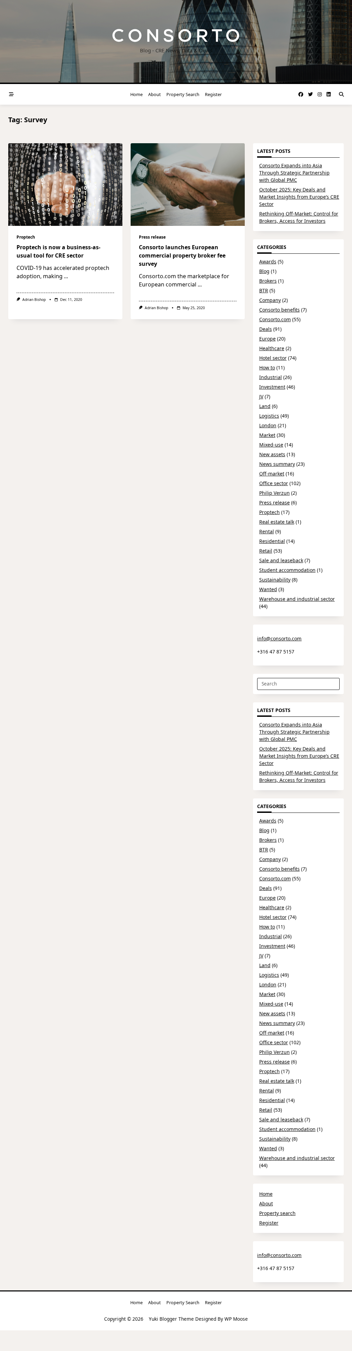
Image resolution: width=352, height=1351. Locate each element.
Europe (267, 338)
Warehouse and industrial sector (297, 599)
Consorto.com (275, 319)
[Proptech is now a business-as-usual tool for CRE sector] (65, 184)
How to (267, 367)
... (66, 276)
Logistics (269, 415)
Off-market (271, 473)
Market (267, 435)
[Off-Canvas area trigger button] (11, 94)
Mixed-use (271, 444)
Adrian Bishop (34, 299)
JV (261, 396)
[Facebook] (300, 94)
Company (270, 300)
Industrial (270, 377)
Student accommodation (287, 570)
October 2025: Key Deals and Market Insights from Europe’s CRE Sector (299, 196)
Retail (265, 550)
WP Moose (236, 1319)
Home (136, 94)
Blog (264, 271)
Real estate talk (276, 522)
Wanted (268, 589)
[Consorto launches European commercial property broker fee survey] (188, 184)
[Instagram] (320, 94)
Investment (272, 387)
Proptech (25, 237)
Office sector (273, 483)
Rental (266, 531)
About (154, 94)
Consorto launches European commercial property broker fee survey (182, 255)
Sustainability (274, 579)
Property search (182, 94)
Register (213, 94)
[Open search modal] (341, 94)
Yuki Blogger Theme (171, 1319)
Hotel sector (273, 358)
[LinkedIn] (329, 94)
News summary (277, 464)
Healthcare (271, 348)
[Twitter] (310, 94)
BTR (263, 290)
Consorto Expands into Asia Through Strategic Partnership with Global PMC (294, 172)
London (267, 425)
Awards (267, 261)
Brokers (268, 280)
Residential (272, 541)
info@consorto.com (279, 638)
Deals (265, 329)
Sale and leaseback (281, 560)
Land (265, 406)
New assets (272, 454)
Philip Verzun (274, 493)
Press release (152, 237)
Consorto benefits (279, 309)
